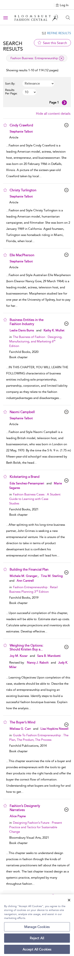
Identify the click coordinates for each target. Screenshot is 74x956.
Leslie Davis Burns (22, 330)
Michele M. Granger (23, 576)
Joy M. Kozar (19, 656)
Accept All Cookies (37, 949)
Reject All (37, 938)
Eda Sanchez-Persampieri (27, 483)
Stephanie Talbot (21, 131)
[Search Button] (68, 18)
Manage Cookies (37, 927)
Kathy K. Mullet (54, 330)
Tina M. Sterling (52, 576)
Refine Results (59, 33)
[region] (37, 925)
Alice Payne (18, 816)
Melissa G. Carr (20, 729)
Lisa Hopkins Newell (54, 729)
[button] (5, 125)
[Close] (69, 900)
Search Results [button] (13, 46)
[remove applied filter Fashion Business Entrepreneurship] (61, 58)
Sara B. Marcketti (49, 656)
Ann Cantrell (25, 580)
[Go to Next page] (64, 102)
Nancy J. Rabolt (38, 662)
